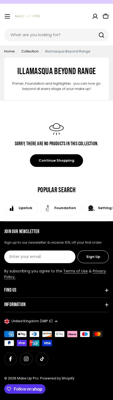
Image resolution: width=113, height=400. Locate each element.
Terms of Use (75, 271)
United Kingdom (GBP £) (32, 321)
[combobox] (56, 35)
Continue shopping (56, 160)
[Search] (101, 35)
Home (9, 51)
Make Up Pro (28, 378)
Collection (30, 51)
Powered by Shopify (57, 378)
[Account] (95, 16)
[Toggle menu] (7, 16)
